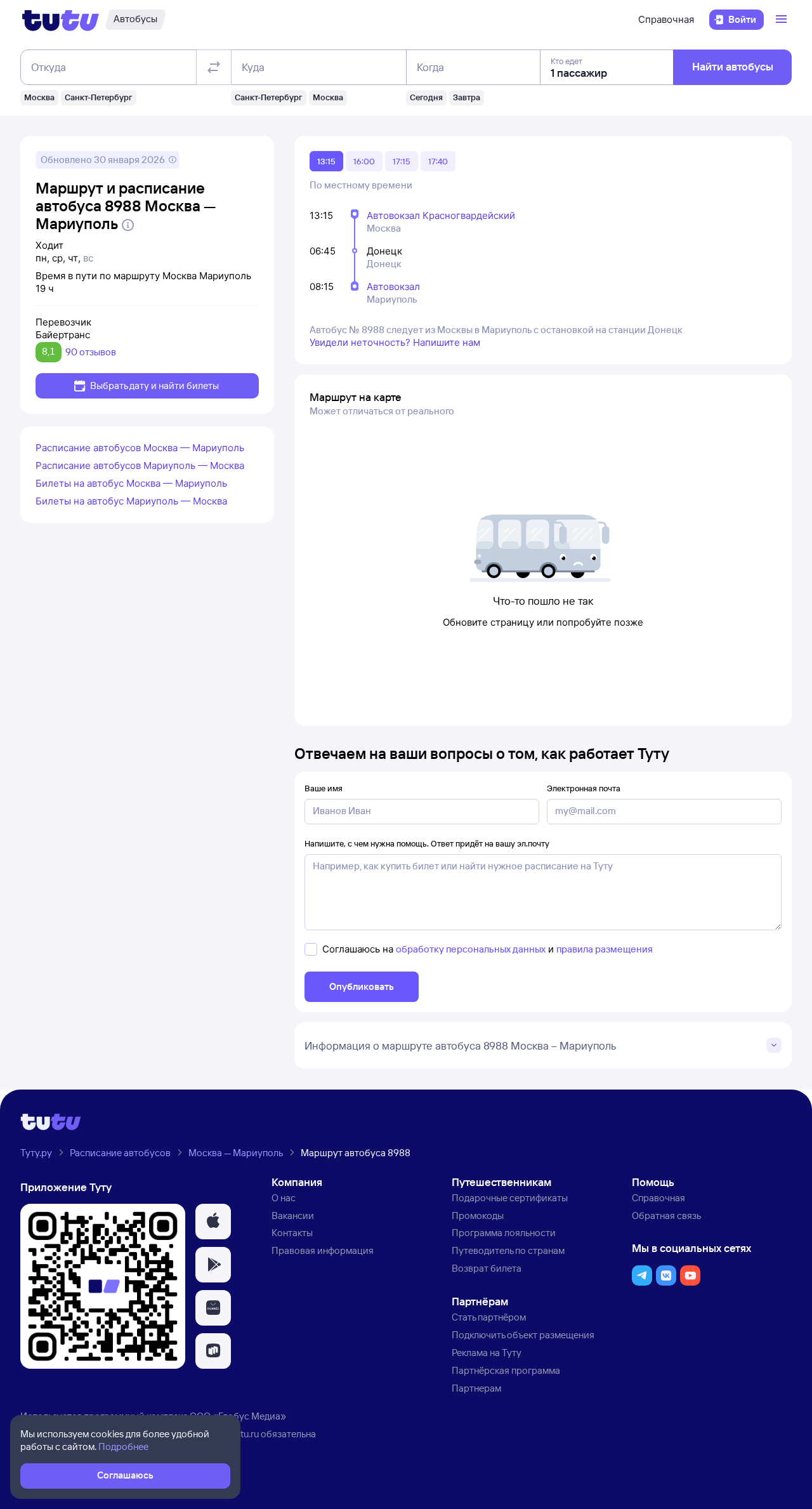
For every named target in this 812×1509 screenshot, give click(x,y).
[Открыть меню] (783, 19)
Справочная (666, 19)
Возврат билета (486, 1268)
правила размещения (604, 949)
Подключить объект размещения (523, 1335)
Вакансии (293, 1215)
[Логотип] (60, 19)
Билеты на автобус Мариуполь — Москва (131, 501)
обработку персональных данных (471, 949)
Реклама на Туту (486, 1353)
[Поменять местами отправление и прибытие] (214, 67)
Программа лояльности (504, 1233)
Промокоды (478, 1215)
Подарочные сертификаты (510, 1198)
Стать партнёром (489, 1317)
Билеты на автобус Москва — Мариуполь (131, 483)
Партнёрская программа (506, 1370)
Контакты (292, 1233)
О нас (284, 1198)
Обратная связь (666, 1215)
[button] (213, 1221)
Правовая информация (323, 1250)
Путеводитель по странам (508, 1250)
